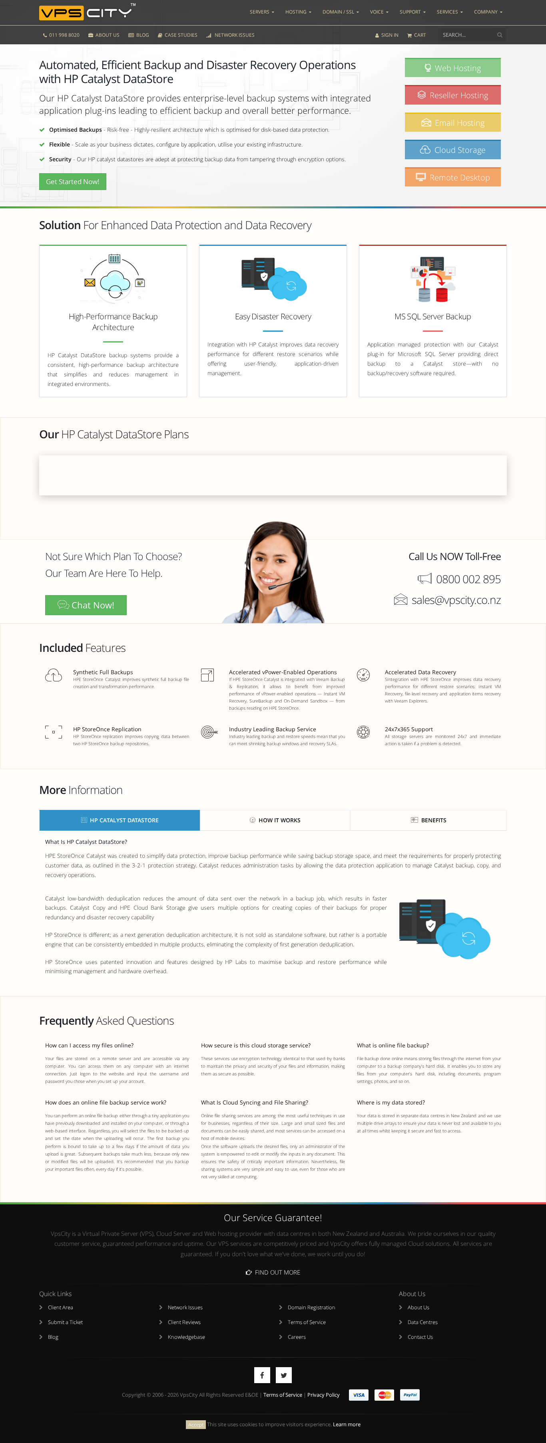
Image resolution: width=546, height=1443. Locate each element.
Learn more (347, 1424)
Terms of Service (307, 1322)
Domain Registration (311, 1307)
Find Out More (276, 1272)
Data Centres (423, 1322)
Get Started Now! (73, 181)
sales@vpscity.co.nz (456, 599)
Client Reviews (184, 1322)
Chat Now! (91, 605)
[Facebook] (262, 1375)
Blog (53, 1337)
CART (419, 35)
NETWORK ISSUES (233, 35)
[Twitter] (284, 1375)
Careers (297, 1337)
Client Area (60, 1307)
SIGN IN (389, 35)
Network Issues (185, 1307)
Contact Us (420, 1337)
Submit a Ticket (65, 1322)
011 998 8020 (64, 35)
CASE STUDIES (180, 35)
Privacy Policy (323, 1395)
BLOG (142, 35)
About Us (418, 1307)
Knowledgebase (186, 1337)
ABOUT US (107, 35)
